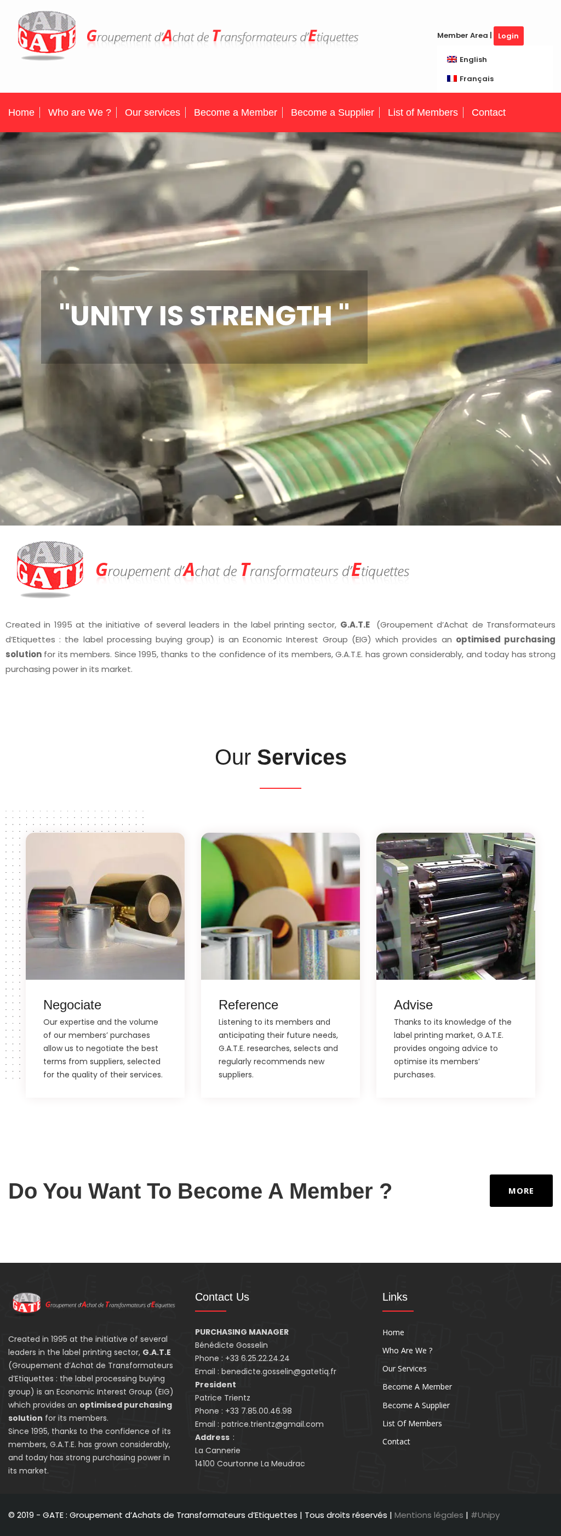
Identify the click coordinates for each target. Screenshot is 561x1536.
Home (21, 112)
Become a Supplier (332, 112)
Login (508, 36)
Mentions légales (430, 1515)
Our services (152, 112)
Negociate (72, 1004)
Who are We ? (79, 112)
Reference (248, 1004)
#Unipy (485, 1515)
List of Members (423, 112)
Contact (489, 112)
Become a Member (235, 112)
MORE (521, 1190)
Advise (413, 1004)
